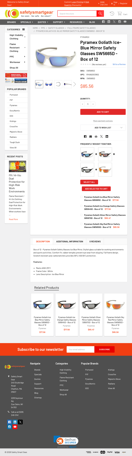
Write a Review (119, 64)
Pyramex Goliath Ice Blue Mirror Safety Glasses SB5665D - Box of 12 (42, 321)
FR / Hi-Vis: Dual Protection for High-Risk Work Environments (17, 183)
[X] (114, 21)
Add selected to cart (96, 188)
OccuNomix (15, 110)
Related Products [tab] (46, 287)
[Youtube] (125, 21)
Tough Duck (15, 142)
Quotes (42, 22)
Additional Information (69, 241)
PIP (11, 100)
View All (13, 147)
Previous (34, 84)
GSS (11, 116)
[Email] (90, 136)
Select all (89, 182)
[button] (16, 75)
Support (58, 22)
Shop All (14, 67)
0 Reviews (95, 241)
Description (43, 241)
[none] (55, 57)
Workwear (15, 62)
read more (13, 219)
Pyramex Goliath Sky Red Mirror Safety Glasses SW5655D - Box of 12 (115, 321)
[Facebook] (103, 21)
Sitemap (38, 397)
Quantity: (85, 98)
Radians (13, 137)
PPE (12, 56)
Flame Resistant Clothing (15, 47)
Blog (92, 22)
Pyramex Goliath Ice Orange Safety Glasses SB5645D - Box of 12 (66, 320)
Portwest (14, 94)
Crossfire (14, 126)
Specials (25, 22)
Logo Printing (77, 2)
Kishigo (13, 121)
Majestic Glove (16, 131)
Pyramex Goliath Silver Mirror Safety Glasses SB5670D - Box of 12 (91, 320)
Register (123, 3)
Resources (76, 22)
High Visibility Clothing (16, 37)
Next (74, 84)
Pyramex (13, 105)
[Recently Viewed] (113, 14)
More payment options (103, 120)
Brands (11, 22)
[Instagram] (119, 21)
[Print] (96, 136)
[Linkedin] (108, 21)
